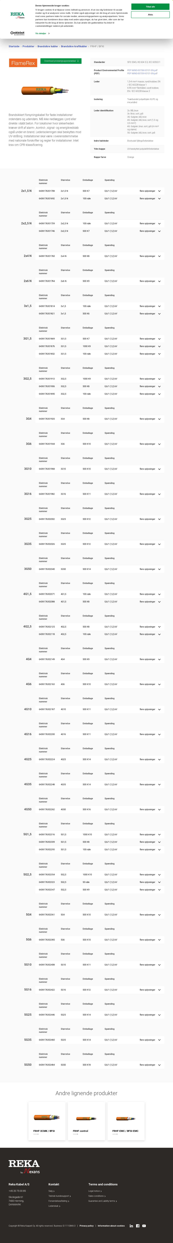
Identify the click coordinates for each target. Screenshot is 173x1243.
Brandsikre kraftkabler (74, 46)
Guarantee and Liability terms (102, 1201)
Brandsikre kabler (48, 46)
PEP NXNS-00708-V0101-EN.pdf (142, 70)
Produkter (28, 46)
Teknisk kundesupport (59, 1196)
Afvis (150, 14)
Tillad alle (150, 7)
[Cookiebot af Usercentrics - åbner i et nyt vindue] (17, 33)
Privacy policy (87, 1226)
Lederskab (54, 1206)
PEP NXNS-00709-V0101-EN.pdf (142, 73)
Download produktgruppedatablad (60, 61)
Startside (14, 46)
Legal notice (94, 1191)
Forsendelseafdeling (58, 1201)
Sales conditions (96, 1196)
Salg (51, 1191)
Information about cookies (111, 1226)
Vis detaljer (40, 33)
